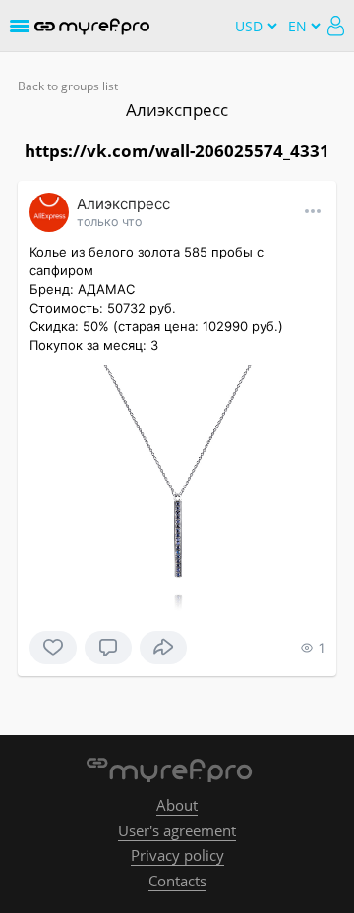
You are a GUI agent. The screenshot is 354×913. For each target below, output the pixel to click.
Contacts (177, 880)
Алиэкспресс (177, 109)
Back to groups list (68, 86)
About (177, 805)
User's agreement (177, 830)
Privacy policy (177, 855)
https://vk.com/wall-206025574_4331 (177, 151)
